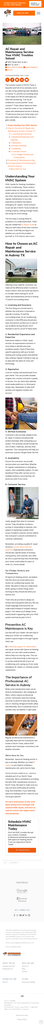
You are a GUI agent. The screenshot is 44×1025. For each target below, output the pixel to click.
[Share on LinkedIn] (22, 80)
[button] (39, 13)
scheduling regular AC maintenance (22, 646)
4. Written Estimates (19, 145)
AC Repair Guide (27, 224)
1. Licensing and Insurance (21, 134)
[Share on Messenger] (17, 80)
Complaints (25, 1009)
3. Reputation (16, 143)
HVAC (5, 862)
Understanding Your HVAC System (22, 125)
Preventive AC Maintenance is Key (21, 160)
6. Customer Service (18, 151)
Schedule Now (23, 850)
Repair (9, 70)
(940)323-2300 (16, 947)
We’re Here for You (18, 169)
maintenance (14, 862)
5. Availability (16, 148)
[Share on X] (7, 80)
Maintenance (31, 67)
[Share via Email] (27, 80)
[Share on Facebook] (12, 80)
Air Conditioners (15, 67)
